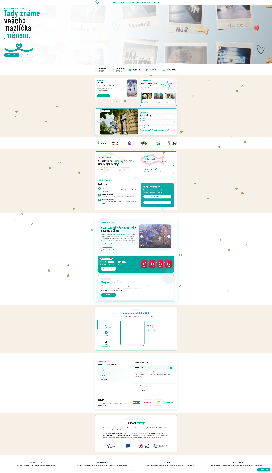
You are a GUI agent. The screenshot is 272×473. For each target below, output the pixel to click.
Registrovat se (156, 196)
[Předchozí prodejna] (97, 121)
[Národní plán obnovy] (144, 446)
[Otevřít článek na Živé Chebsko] (158, 402)
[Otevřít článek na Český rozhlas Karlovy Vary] (169, 402)
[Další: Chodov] (174, 121)
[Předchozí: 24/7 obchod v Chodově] (112, 101)
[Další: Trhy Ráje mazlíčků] (120, 101)
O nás (115, 2)
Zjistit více (156, 202)
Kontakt (156, 2)
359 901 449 (104, 375)
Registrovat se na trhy (108, 295)
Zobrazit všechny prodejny (148, 88)
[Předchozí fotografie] (141, 236)
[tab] (106, 324)
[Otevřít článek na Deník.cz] (136, 402)
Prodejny (123, 2)
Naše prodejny (26, 55)
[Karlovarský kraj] (111, 446)
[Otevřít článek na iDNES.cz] (147, 402)
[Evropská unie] (128, 446)
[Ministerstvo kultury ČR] (160, 446)
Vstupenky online (109, 268)
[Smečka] (132, 2)
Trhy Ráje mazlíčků (143, 2)
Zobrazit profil (151, 330)
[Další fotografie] (168, 236)
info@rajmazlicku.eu (106, 373)
